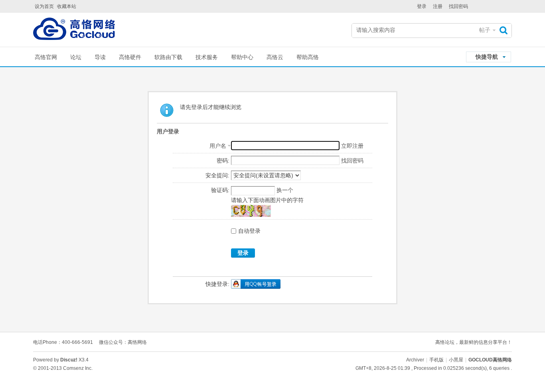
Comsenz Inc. (78, 368)
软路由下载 (168, 57)
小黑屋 (456, 360)
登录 (422, 6)
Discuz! (68, 360)
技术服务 (206, 57)
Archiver (415, 360)
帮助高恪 (307, 57)
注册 (437, 6)
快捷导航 (487, 57)
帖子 (484, 30)
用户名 (217, 146)
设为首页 (44, 6)
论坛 (75, 57)
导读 (100, 57)
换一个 (284, 190)
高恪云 (275, 57)
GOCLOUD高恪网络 (490, 360)
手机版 (436, 360)
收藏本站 (66, 6)
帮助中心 (242, 57)
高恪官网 (46, 57)
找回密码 (458, 6)
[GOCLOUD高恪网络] (74, 31)
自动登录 (249, 231)
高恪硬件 (130, 57)
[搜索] (505, 30)
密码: (223, 160)
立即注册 (352, 146)
